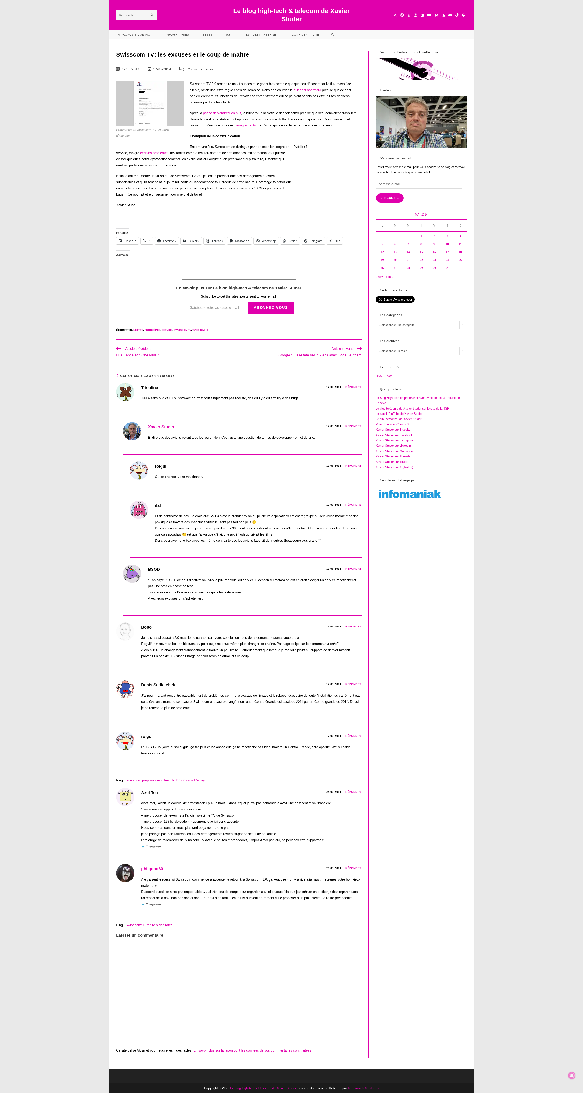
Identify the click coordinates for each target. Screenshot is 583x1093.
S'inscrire (390, 198)
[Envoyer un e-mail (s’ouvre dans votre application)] (450, 15)
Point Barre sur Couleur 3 (392, 424)
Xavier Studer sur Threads (393, 456)
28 (408, 268)
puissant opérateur (307, 90)
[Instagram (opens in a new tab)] (415, 15)
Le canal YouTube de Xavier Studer (399, 413)
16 (434, 252)
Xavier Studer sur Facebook (394, 435)
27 (395, 268)
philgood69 (152, 868)
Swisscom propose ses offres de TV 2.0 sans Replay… (166, 780)
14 (408, 252)
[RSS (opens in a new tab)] (443, 15)
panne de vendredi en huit (222, 113)
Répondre (353, 387)
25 (460, 260)
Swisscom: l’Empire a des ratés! (149, 925)
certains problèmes (154, 153)
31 (447, 268)
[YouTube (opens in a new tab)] (429, 15)
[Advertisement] (327, 182)
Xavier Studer (161, 427)
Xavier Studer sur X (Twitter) (394, 467)
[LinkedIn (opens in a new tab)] (422, 15)
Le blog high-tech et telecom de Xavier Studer (263, 1088)
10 (447, 244)
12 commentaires (199, 69)
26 (382, 268)
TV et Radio (200, 330)
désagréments (245, 125)
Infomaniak (356, 1088)
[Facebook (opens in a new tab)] (402, 15)
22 (421, 260)
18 (460, 252)
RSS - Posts (384, 376)
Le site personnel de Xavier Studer (398, 419)
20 (395, 260)
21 (408, 260)
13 (395, 252)
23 (434, 260)
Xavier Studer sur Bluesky (393, 429)
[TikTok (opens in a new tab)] (457, 15)
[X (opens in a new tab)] (395, 15)
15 (421, 252)
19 (382, 260)
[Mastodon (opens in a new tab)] (463, 15)
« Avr (379, 277)
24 (447, 260)
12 (382, 252)
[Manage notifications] (571, 1075)
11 (460, 244)
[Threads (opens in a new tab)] (409, 15)
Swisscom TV (182, 330)
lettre (138, 330)
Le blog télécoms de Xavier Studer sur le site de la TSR (412, 408)
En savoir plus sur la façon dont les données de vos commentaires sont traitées (252, 1050)
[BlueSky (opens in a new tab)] (436, 15)
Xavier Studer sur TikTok (392, 462)
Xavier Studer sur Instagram (394, 440)
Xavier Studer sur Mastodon (394, 451)
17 (447, 252)
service (167, 330)
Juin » (389, 277)
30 (434, 268)
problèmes (152, 330)
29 (421, 268)
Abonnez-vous (271, 307)
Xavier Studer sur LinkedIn (393, 445)
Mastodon (372, 1088)
